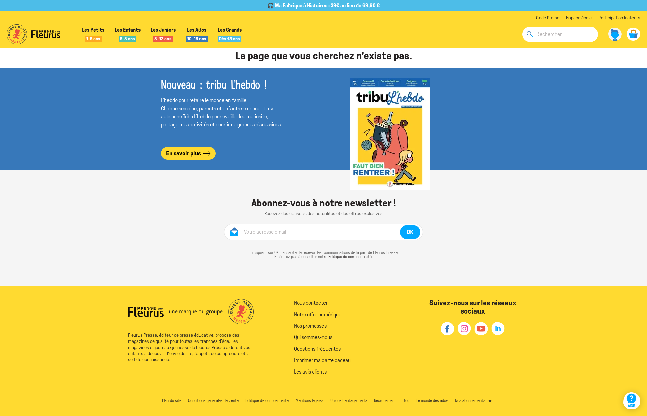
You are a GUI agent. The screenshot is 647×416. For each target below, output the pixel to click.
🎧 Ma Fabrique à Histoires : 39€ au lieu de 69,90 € (323, 5)
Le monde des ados (432, 400)
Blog (406, 400)
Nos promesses (310, 326)
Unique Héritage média (348, 400)
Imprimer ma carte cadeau (322, 360)
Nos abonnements (470, 400)
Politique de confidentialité (350, 256)
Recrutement (385, 400)
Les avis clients (310, 372)
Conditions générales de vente (213, 400)
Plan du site (171, 400)
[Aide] (631, 400)
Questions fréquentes (317, 349)
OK (410, 232)
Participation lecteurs (619, 17)
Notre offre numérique (317, 314)
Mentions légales (310, 400)
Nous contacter (311, 303)
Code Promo (547, 17)
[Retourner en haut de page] (632, 381)
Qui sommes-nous (313, 337)
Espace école (579, 17)
